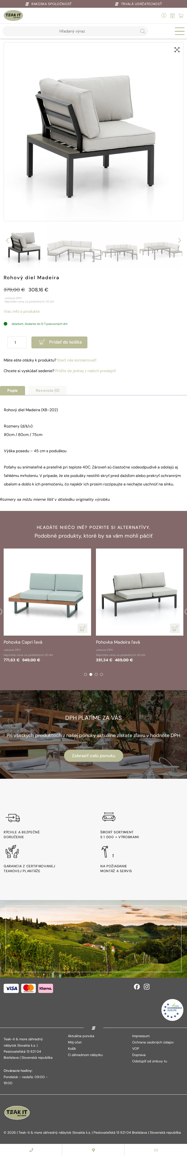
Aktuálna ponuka (81, 1036)
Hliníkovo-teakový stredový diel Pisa (40, 642)
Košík (72, 1048)
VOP (135, 1048)
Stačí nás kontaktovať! (76, 360)
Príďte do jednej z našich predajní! (85, 370)
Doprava (139, 1055)
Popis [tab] (12, 390)
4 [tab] (101, 674)
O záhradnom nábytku (85, 1055)
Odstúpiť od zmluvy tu (149, 1061)
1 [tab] (85, 674)
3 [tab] (96, 674)
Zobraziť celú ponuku (93, 756)
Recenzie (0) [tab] (47, 390)
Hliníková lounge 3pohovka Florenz (130, 642)
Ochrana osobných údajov (153, 1042)
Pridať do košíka (65, 342)
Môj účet (75, 1042)
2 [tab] (90, 674)
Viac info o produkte (22, 311)
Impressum (141, 1036)
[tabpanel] (47, 606)
